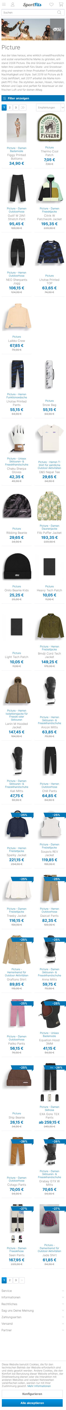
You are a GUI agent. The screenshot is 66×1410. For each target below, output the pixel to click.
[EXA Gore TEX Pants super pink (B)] (56, 1098)
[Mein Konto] (13, 4)
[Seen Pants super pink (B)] (20, 1239)
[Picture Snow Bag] (49, 374)
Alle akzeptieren (32, 1403)
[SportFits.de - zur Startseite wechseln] (32, 5)
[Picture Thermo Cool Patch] (49, 127)
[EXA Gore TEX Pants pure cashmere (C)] (49, 1098)
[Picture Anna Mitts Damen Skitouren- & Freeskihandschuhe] (49, 949)
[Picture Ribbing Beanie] (16, 506)
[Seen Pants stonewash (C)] (13, 1239)
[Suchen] (59, 12)
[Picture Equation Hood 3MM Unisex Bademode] (49, 1013)
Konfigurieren (32, 1394)
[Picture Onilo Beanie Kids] (16, 566)
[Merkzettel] (52, 4)
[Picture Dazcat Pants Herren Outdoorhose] (49, 889)
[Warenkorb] (61, 4)
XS (3, 114)
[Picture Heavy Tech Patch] (49, 566)
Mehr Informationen (39, 1385)
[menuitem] (51, 4)
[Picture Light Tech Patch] (16, 626)
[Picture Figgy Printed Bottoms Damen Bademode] (16, 127)
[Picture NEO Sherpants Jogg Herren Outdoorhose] (16, 253)
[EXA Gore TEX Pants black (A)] (42, 1098)
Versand (7, 1323)
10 (38, 700)
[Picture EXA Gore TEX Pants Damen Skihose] (49, 1077)
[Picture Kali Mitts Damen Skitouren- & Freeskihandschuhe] (16, 761)
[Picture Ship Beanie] (16, 1077)
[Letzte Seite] (22, 107)
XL (42, 262)
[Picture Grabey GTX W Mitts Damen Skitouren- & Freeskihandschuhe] (49, 1151)
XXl (9, 970)
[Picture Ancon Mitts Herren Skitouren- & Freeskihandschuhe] (49, 691)
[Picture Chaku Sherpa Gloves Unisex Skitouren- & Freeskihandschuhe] (16, 438)
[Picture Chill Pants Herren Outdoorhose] (49, 761)
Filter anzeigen (18, 98)
